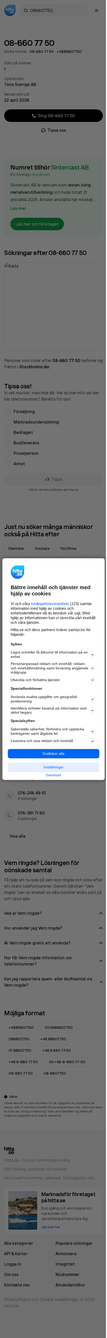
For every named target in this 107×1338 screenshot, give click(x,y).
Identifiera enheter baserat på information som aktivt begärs (49, 710)
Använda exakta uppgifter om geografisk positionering (44, 699)
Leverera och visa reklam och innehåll (42, 741)
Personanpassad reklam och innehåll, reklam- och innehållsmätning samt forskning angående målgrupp (49, 668)
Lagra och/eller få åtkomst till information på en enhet (49, 654)
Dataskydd (53, 775)
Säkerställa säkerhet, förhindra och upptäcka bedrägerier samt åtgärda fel (47, 731)
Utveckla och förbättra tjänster (35, 680)
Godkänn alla (53, 753)
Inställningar (54, 767)
